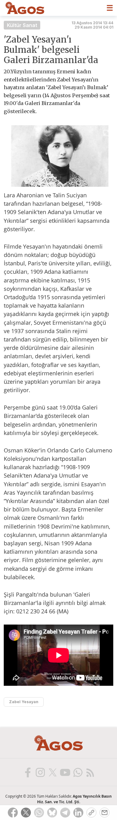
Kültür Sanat (22, 25)
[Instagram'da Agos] (40, 772)
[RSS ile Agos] (90, 772)
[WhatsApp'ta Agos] (77, 772)
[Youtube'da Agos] (65, 772)
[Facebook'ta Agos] (27, 772)
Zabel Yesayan (23, 701)
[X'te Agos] (52, 772)
